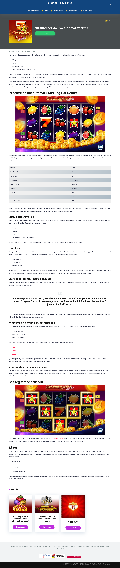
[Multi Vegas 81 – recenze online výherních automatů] (20, 512)
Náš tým (65, 564)
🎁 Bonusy (44, 11)
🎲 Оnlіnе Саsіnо (33, 11)
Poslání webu (72, 564)
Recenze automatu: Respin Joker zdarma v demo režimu (47, 518)
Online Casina (12, 51)
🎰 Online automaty (72, 11)
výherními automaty (57, 438)
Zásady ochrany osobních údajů (97, 563)
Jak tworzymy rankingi (83, 564)
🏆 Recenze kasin (86, 11)
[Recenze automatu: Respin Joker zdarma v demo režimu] (47, 512)
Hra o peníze (45, 33)
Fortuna (14, 354)
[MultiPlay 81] (73, 518)
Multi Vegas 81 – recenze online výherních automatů (20, 518)
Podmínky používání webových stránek (101, 564)
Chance (14, 350)
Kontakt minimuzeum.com (80, 563)
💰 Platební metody (57, 11)
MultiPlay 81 (73, 522)
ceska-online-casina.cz (60, 3)
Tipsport (14, 347)
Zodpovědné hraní (67, 563)
